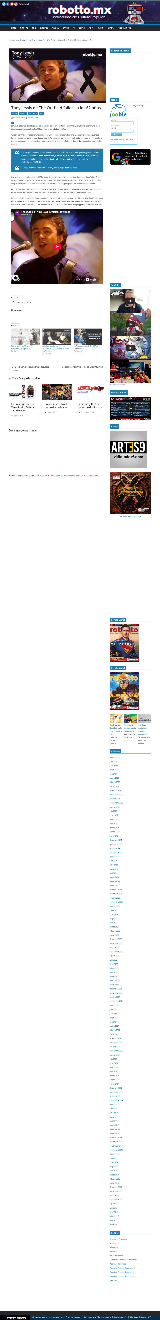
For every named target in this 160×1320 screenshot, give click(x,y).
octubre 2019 (115, 1096)
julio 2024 (113, 861)
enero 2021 (114, 1034)
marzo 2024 (114, 877)
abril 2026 (113, 774)
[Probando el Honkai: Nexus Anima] (130, 348)
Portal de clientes (116, 1256)
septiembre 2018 (116, 1150)
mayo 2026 (114, 770)
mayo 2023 (114, 919)
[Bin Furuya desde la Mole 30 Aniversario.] (130, 371)
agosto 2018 (115, 1154)
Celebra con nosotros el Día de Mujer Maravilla (82, 367)
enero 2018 (114, 1183)
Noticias (24, 28)
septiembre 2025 (116, 803)
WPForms (113, 1280)
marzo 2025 (114, 828)
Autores (113, 1243)
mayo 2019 (114, 1117)
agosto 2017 (115, 1204)
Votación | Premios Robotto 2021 (123, 1268)
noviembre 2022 (116, 943)
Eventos (44, 28)
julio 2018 (113, 1158)
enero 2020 (114, 1084)
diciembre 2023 (116, 890)
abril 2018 (113, 1171)
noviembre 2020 (116, 1043)
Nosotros (113, 1251)
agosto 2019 (115, 1105)
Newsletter (114, 1247)
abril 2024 (113, 873)
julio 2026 (113, 762)
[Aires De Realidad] (130, 301)
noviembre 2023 (116, 894)
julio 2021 (113, 1010)
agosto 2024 (115, 857)
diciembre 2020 (116, 1038)
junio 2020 (114, 1063)
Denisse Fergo (33, 118)
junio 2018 (114, 1162)
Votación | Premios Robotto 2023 (123, 1276)
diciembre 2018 (116, 1138)
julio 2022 (113, 960)
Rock (41, 113)
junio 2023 (114, 914)
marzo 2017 (114, 1224)
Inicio (13, 28)
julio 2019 (113, 1109)
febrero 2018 (115, 1179)
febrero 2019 (115, 1129)
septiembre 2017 (116, 1200)
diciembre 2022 (116, 939)
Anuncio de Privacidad (118, 1239)
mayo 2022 (114, 968)
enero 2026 (114, 786)
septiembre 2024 (116, 852)
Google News (124, 28)
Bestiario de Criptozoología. (130, 516)
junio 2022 (114, 964)
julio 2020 (113, 1059)
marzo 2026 (114, 778)
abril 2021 (113, 1022)
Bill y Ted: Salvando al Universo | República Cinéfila (30, 369)
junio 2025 (114, 815)
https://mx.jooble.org (135, 106)
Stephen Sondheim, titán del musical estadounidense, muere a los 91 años (55, 348)
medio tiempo (115, 125)
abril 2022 (113, 972)
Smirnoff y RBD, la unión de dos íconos (90, 405)
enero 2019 (114, 1134)
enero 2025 (114, 836)
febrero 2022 (115, 981)
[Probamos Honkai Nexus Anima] (130, 324)
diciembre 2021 (116, 989)
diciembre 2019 (116, 1088)
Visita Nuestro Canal (118, 385)
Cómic (82, 28)
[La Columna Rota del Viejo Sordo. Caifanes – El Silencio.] (24, 386)
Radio (101, 28)
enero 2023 (114, 935)
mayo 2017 (114, 1216)
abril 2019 (113, 1121)
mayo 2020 (114, 1067)
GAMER (66, 28)
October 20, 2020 (70, 168)
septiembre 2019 (116, 1100)
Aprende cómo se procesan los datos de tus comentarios (73, 475)
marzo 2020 (114, 1076)
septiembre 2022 (116, 952)
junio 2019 (114, 1113)
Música (55, 28)
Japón (91, 28)
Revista (111, 28)
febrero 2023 (115, 931)
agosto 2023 (115, 906)
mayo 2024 (114, 869)
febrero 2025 (115, 832)
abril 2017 (113, 1220)
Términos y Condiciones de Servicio (123, 1260)
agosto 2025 (115, 807)
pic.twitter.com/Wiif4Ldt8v (32, 162)
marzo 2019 (114, 1125)
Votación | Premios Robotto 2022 (123, 1272)
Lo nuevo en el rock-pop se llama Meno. (56, 405)
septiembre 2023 (116, 902)
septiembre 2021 (116, 1001)
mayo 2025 (114, 819)
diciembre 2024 (116, 840)
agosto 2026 (115, 757)
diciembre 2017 (116, 1187)
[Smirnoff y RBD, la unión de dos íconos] (91, 386)
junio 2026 (114, 766)
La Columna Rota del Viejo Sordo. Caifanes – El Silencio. (23, 407)
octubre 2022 (115, 948)
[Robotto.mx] (80, 2)
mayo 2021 (114, 1018)
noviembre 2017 (116, 1191)
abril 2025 (113, 824)
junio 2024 (114, 865)
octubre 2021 (115, 997)
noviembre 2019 (116, 1092)
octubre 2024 (115, 848)
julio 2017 (113, 1208)
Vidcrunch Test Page (118, 1264)
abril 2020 (113, 1072)
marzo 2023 (114, 927)
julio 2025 (113, 811)
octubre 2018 (115, 1146)
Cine (34, 28)
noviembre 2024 (116, 844)
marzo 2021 (114, 1026)
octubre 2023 (115, 898)
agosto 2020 (115, 1055)
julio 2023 (113, 910)
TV (74, 28)
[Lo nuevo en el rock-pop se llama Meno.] (57, 386)
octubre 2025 (115, 799)
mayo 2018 (114, 1167)
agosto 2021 (115, 1005)
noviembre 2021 (116, 993)
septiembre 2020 (116, 1051)
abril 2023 (113, 923)
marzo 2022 (114, 976)
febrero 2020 (115, 1080)
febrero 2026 (115, 782)
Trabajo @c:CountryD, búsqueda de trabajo (122, 141)
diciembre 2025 (116, 790)
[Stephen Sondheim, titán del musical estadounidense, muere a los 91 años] (56, 337)
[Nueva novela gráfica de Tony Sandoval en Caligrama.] (25, 337)
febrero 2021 (115, 1030)
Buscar (116, 135)
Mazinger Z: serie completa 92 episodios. (130, 728)
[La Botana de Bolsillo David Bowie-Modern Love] (88, 337)
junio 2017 (114, 1212)
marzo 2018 (114, 1175)
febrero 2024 (115, 881)
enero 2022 (114, 985)
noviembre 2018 (116, 1142)
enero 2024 (114, 886)
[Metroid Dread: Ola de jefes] (130, 408)
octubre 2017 (115, 1196)
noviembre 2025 (116, 795)
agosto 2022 (115, 956)
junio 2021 (114, 1014)
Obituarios (33, 113)
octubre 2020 (115, 1047)
